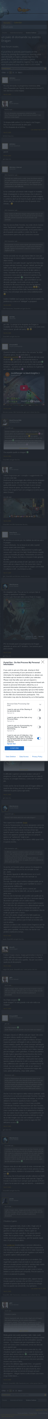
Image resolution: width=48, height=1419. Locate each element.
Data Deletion (11, 756)
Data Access (24, 756)
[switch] (39, 710)
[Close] (43, 662)
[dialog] (24, 709)
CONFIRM (14, 748)
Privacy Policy (37, 756)
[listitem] (24, 704)
